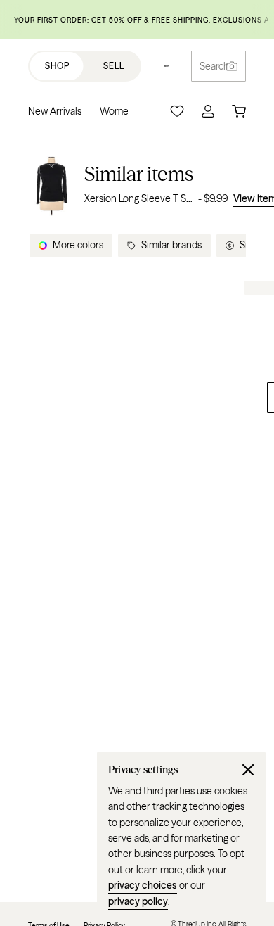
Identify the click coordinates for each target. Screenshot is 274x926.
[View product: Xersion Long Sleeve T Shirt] (52, 184)
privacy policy (138, 901)
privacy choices (142, 885)
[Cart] (239, 111)
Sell (113, 66)
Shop (57, 66)
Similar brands (171, 245)
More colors (78, 245)
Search (214, 66)
